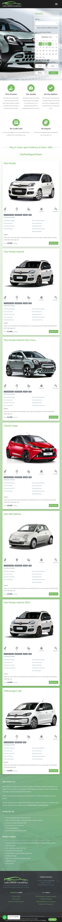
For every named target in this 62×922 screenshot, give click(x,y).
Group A (6, 234)
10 (46, 47)
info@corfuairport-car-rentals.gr (46, 901)
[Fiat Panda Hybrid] (31, 274)
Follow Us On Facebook (46, 904)
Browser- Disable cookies (16, 901)
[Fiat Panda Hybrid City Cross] (31, 362)
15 (40, 50)
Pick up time (38, 62)
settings (44, 920)
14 (37, 50)
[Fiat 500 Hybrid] (31, 536)
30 (43, 57)
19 (53, 50)
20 (56, 50)
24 (46, 54)
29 (40, 57)
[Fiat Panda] (31, 186)
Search (53, 73)
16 (43, 50)
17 (46, 50)
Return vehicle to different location (47, 28)
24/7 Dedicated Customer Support (46, 896)
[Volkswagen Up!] (31, 713)
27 (56, 54)
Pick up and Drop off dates (43, 32)
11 (50, 47)
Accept (52, 919)
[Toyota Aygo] (31, 448)
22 (40, 54)
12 (53, 47)
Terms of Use (16, 899)
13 (56, 47)
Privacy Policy (16, 896)
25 (50, 54)
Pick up (37, 19)
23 (43, 54)
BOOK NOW (53, 243)
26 (53, 54)
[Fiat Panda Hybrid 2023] (31, 625)
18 (50, 50)
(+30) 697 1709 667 (46, 899)
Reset (40, 73)
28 (37, 57)
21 (37, 54)
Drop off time (51, 62)
